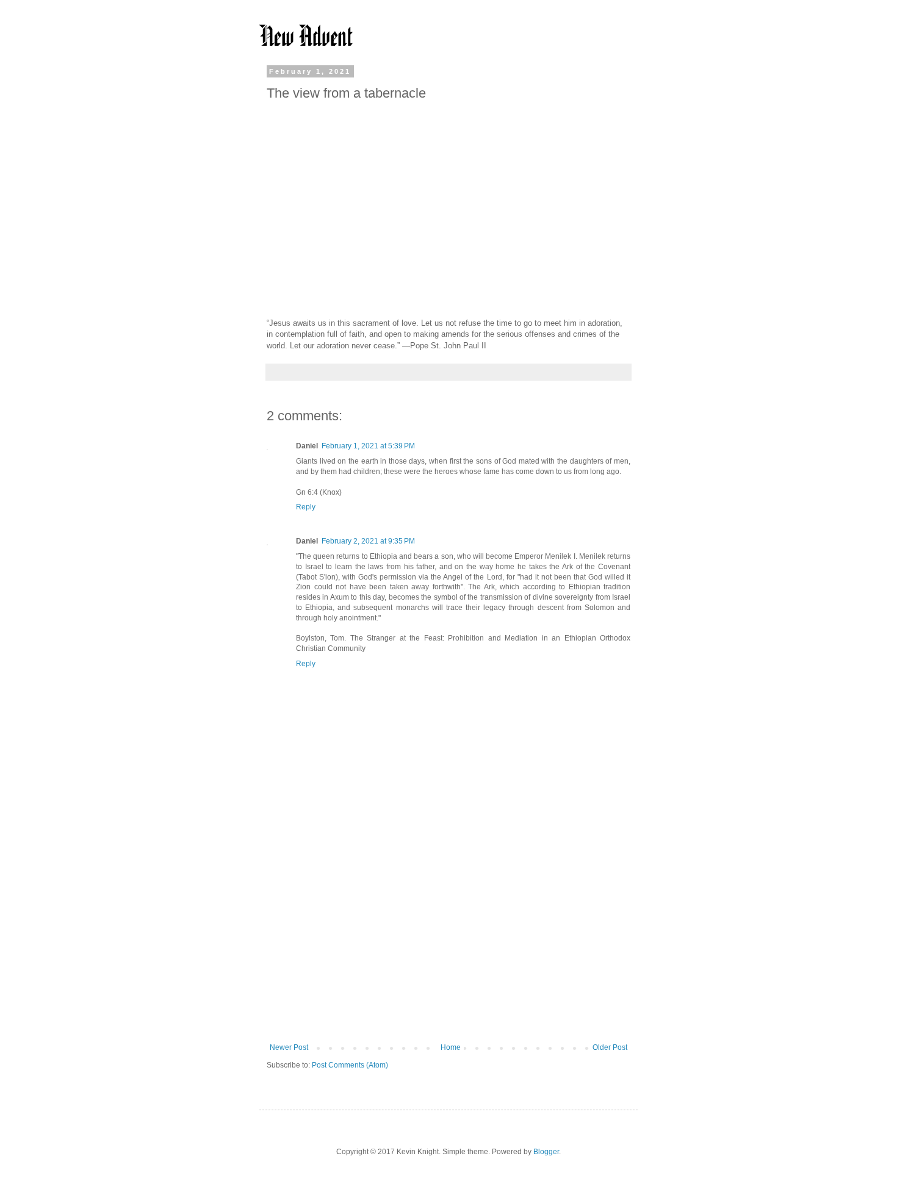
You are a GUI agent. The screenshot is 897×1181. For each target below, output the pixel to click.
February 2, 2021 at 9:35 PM (368, 541)
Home (451, 1047)
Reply (305, 507)
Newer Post (289, 1047)
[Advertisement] (448, 942)
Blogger (546, 1151)
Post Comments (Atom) (350, 1065)
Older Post (610, 1047)
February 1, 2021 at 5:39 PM (368, 446)
